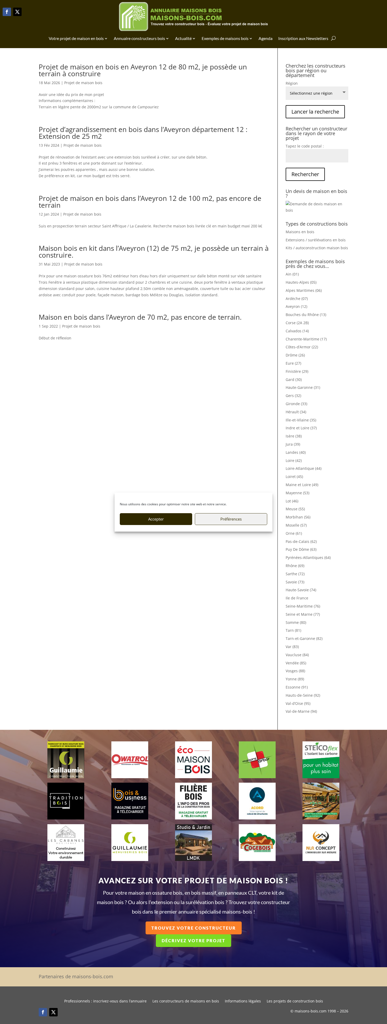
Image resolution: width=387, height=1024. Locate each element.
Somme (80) (296, 622)
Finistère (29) (297, 371)
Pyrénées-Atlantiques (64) (308, 557)
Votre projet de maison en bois (76, 38)
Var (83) (292, 646)
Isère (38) (294, 436)
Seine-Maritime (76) (303, 606)
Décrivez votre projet (193, 940)
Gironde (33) (296, 403)
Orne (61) (294, 533)
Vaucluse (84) (297, 654)
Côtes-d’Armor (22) (302, 346)
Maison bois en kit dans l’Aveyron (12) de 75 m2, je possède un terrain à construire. (154, 251)
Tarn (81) (293, 630)
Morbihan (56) (298, 516)
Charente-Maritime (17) (306, 339)
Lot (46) (292, 500)
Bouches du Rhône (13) (306, 314)
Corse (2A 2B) (297, 322)
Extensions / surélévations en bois (316, 239)
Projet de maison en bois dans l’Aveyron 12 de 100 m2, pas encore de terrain (150, 201)
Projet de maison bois (83, 82)
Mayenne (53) (297, 492)
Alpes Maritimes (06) (304, 290)
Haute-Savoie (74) (301, 589)
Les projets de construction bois (295, 1001)
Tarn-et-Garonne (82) (304, 638)
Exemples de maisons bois (225, 38)
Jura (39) (293, 444)
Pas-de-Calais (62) (301, 541)
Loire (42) (294, 460)
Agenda (265, 38)
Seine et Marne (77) (303, 614)
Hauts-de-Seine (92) (303, 695)
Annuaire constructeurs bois (139, 38)
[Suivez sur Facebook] (7, 12)
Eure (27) (293, 363)
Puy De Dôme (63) (301, 549)
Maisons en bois (300, 231)
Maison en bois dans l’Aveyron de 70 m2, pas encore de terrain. (140, 317)
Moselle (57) (296, 525)
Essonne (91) (297, 687)
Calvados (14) (297, 330)
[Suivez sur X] (17, 12)
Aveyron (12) (296, 306)
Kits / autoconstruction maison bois (317, 247)
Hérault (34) (296, 411)
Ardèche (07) (297, 298)
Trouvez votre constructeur (193, 927)
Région (292, 83)
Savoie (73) (295, 581)
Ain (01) (292, 274)
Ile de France (297, 597)
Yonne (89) (295, 678)
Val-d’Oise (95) (298, 703)
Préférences (231, 519)
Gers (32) (293, 395)
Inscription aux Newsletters (303, 38)
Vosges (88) (295, 670)
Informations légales (243, 1001)
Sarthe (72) (295, 573)
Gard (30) (294, 379)
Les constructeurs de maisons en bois (185, 1001)
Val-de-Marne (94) (301, 711)
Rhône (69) (295, 565)
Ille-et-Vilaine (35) (301, 419)
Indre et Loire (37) (301, 427)
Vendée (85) (296, 662)
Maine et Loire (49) (302, 484)
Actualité (183, 38)
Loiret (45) (294, 476)
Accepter (156, 519)
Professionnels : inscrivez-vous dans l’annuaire (105, 1001)
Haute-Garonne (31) (303, 387)
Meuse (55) (295, 508)
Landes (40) (296, 452)
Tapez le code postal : (305, 146)
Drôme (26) (295, 355)
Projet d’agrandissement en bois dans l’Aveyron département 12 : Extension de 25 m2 (143, 133)
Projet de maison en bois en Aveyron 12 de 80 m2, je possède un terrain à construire (143, 70)
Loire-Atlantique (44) (303, 468)
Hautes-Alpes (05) (301, 282)
